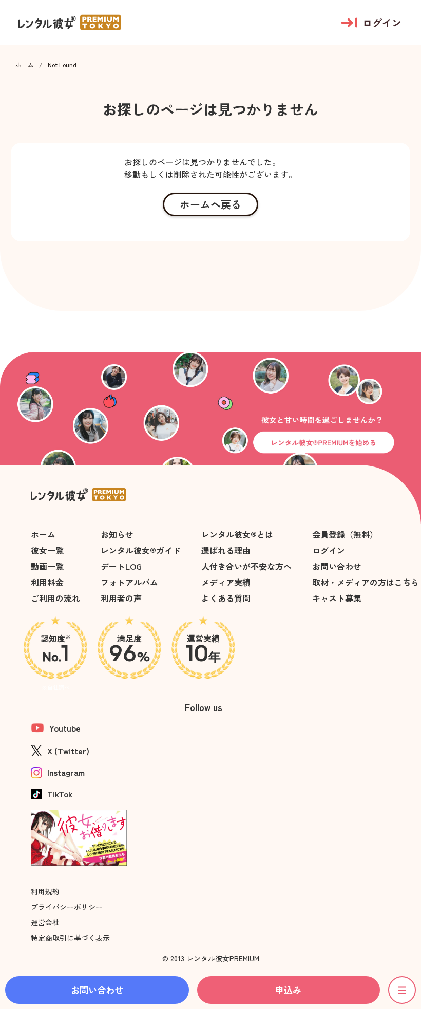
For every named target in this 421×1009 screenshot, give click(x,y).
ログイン (328, 550)
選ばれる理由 (226, 550)
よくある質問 (226, 598)
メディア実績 (226, 582)
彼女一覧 (47, 550)
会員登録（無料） (345, 534)
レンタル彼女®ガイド (141, 550)
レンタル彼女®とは (237, 534)
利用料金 (47, 582)
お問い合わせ (336, 566)
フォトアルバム (129, 582)
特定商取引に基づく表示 (70, 937)
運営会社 (45, 922)
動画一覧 (47, 566)
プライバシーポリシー (67, 907)
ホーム (24, 65)
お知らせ (117, 534)
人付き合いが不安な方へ (246, 566)
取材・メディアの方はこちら (365, 582)
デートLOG (121, 566)
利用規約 (45, 891)
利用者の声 (121, 598)
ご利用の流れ (55, 598)
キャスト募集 (336, 598)
